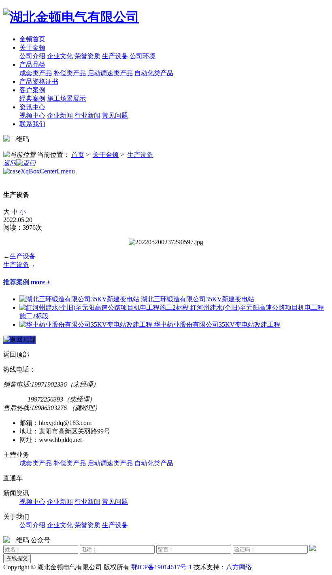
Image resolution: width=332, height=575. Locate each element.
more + (40, 282)
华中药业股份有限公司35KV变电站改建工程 (217, 324)
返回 (9, 163)
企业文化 (60, 56)
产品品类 (32, 64)
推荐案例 (16, 282)
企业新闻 (60, 115)
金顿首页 (32, 39)
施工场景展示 (66, 98)
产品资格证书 (38, 81)
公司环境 (142, 56)
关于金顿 (32, 47)
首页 (77, 154)
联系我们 (32, 123)
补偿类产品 (69, 73)
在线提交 (17, 558)
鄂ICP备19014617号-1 (161, 567)
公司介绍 (32, 56)
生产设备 (115, 56)
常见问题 (115, 115)
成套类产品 (35, 73)
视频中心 (32, 115)
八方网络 (239, 567)
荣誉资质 (87, 56)
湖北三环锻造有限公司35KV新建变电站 (197, 299)
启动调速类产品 (110, 73)
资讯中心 (32, 107)
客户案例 (32, 90)
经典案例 (32, 98)
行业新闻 (87, 115)
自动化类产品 (153, 73)
